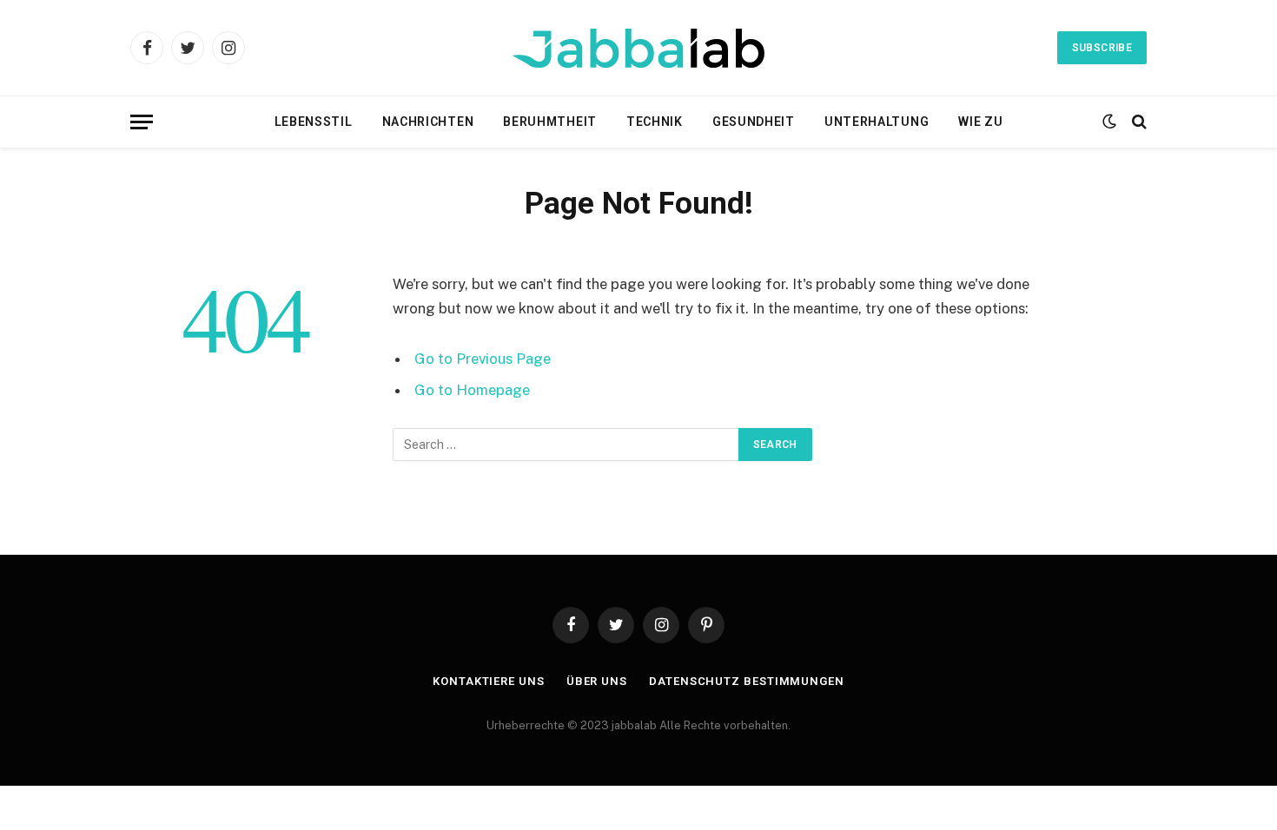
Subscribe (1102, 48)
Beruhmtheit (550, 121)
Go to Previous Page (482, 358)
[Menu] (141, 122)
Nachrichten (428, 121)
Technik (654, 121)
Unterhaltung (876, 121)
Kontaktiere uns (489, 681)
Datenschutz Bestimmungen (746, 681)
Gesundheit (753, 121)
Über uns (596, 681)
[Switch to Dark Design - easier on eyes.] (1109, 121)
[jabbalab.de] (638, 48)
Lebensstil (314, 121)
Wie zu (980, 121)
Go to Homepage (472, 390)
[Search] (1137, 122)
